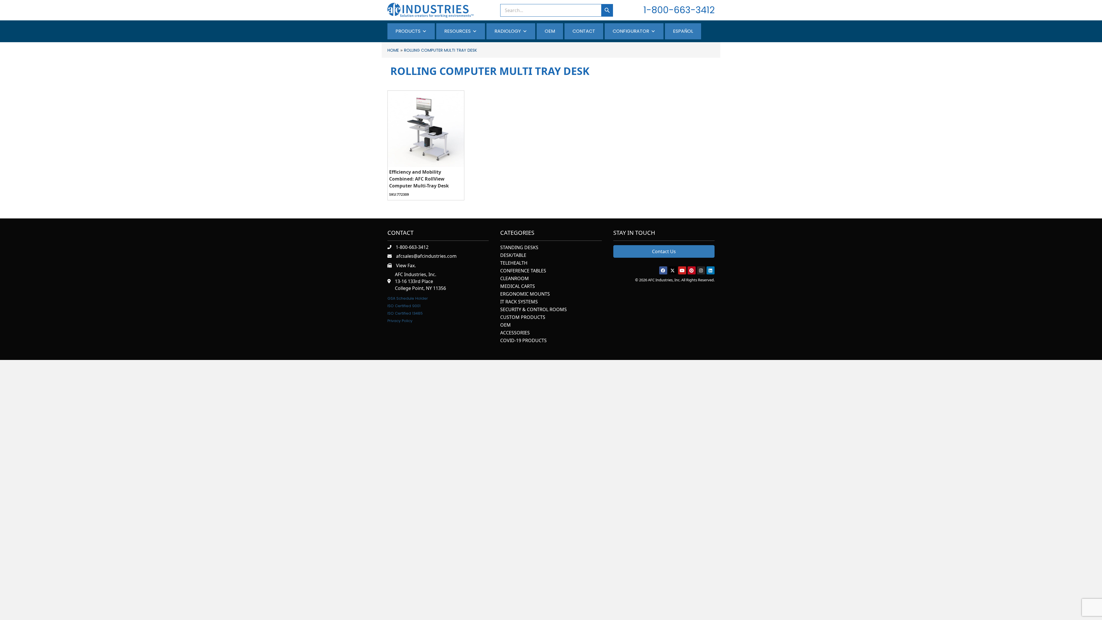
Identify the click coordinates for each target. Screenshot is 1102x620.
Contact (584, 31)
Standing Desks (519, 248)
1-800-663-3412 (679, 9)
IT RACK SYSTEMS (519, 302)
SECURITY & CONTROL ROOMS (533, 310)
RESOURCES (457, 31)
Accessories (515, 333)
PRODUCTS (407, 31)
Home (393, 50)
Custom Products (522, 317)
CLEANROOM (514, 279)
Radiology (507, 31)
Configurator (631, 31)
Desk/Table (513, 255)
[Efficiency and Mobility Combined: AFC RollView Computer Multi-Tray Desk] (426, 129)
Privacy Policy (399, 320)
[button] (663, 270)
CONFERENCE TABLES (523, 271)
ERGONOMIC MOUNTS (525, 294)
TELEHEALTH (513, 263)
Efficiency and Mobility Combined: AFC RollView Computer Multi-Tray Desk (419, 179)
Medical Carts (517, 286)
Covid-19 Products (523, 341)
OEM (550, 31)
